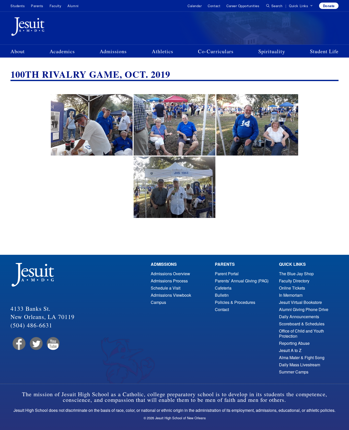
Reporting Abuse (294, 343)
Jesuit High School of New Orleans (46, 27)
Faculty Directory (294, 281)
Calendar (195, 5)
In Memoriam (291, 295)
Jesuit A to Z (290, 350)
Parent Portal (227, 274)
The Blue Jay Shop (296, 274)
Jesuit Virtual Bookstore (300, 302)
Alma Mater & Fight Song (301, 357)
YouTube (53, 344)
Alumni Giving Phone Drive (303, 309)
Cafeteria (223, 288)
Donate (329, 5)
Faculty (56, 5)
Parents (37, 5)
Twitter (36, 344)
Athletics (162, 51)
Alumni (72, 5)
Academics (62, 51)
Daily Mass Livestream (299, 365)
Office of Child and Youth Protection (301, 333)
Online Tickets (292, 288)
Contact (214, 5)
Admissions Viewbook (171, 295)
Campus (158, 302)
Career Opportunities (242, 5)
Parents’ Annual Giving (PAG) (242, 281)
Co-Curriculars (216, 51)
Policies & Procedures (235, 302)
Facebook (18, 344)
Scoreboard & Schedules (301, 324)
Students (17, 5)
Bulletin (222, 295)
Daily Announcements (299, 316)
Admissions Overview (170, 274)
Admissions (113, 51)
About (17, 51)
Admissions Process (169, 281)
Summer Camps (293, 372)
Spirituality (271, 51)
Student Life (324, 51)
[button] (301, 6)
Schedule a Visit (165, 288)
